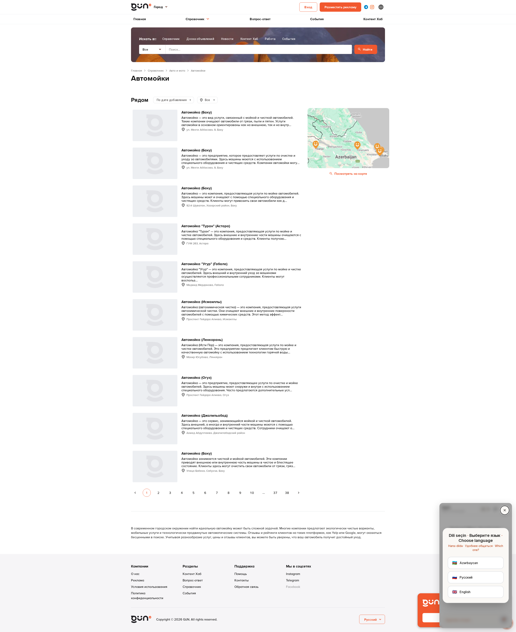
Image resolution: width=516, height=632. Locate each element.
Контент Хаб (373, 19)
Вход (308, 7)
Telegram (292, 580)
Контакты (241, 580)
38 (287, 493)
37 (275, 493)
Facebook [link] (293, 586)
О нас (135, 574)
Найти (367, 49)
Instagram (293, 574)
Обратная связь (246, 586)
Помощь (240, 574)
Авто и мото (177, 70)
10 (252, 493)
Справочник (195, 19)
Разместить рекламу (340, 7)
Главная (139, 19)
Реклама (137, 580)
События (317, 19)
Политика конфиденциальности (147, 595)
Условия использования (149, 586)
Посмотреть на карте (350, 173)
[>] (299, 493)
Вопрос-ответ (260, 19)
